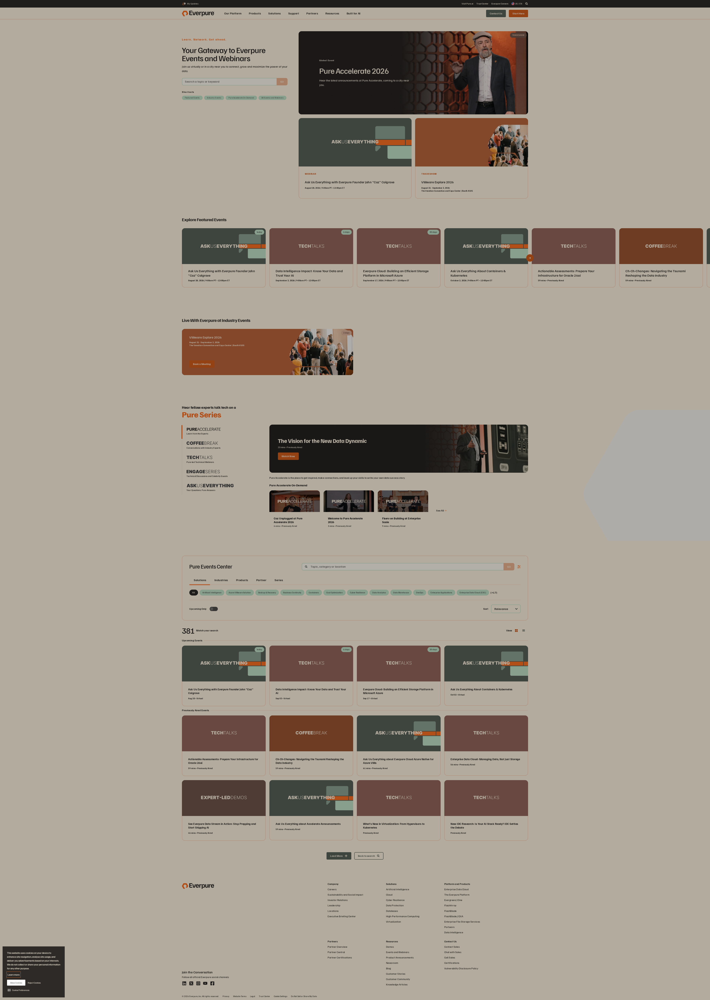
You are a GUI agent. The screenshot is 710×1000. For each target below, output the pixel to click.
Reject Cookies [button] (34, 982)
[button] (18, 990)
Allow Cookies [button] (16, 982)
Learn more (14, 974)
